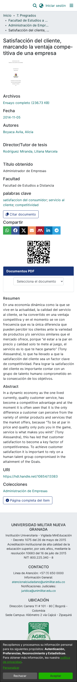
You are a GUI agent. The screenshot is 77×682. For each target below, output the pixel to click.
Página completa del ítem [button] (29, 500)
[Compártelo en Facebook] (15, 230)
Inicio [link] (7, 15)
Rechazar (20, 675)
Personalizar (11, 667)
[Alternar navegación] (71, 5)
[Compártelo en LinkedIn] (48, 230)
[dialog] (38, 661)
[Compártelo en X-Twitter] (24, 230)
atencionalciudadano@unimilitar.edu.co (38, 582)
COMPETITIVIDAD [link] (27, 205)
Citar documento (22, 214)
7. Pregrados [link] (26, 15)
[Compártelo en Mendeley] (40, 230)
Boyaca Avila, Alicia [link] (18, 132)
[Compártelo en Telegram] (56, 230)
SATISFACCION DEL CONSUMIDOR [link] (25, 200)
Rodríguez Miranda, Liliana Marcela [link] (30, 151)
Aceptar (55, 675)
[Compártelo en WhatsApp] (7, 230)
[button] (34, 5)
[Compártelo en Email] (32, 230)
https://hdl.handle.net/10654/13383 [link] (30, 476)
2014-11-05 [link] (12, 117)
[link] (26, 103)
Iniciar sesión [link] (56, 5)
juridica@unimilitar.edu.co (38, 590)
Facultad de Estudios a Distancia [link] (28, 20)
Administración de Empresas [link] (28, 25)
